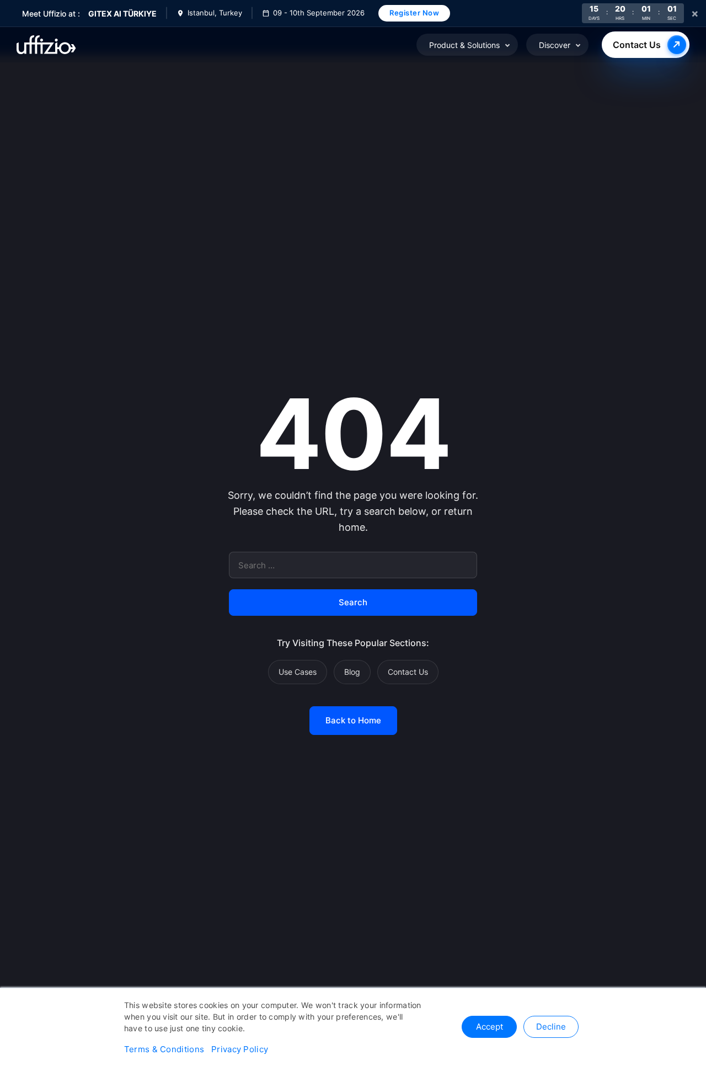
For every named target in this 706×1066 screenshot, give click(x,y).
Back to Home (353, 720)
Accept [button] (489, 1026)
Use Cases (298, 671)
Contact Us (637, 44)
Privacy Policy (239, 1049)
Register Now (414, 12)
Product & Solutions (464, 45)
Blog (352, 671)
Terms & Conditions (164, 1049)
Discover (554, 45)
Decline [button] (551, 1026)
